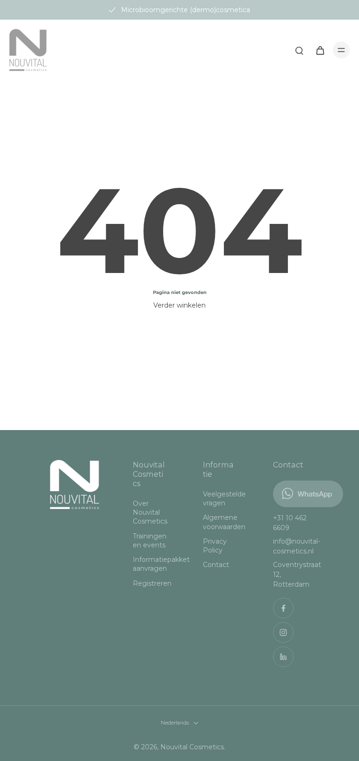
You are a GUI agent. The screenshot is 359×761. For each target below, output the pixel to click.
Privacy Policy (215, 545)
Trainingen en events (149, 540)
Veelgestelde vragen (224, 498)
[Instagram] (283, 632)
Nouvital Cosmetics (192, 747)
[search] (299, 50)
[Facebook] (283, 608)
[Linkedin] (283, 656)
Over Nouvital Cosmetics (150, 512)
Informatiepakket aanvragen (154, 564)
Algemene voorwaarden (224, 522)
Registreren (152, 583)
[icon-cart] (319, 50)
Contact (216, 564)
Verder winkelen (179, 305)
